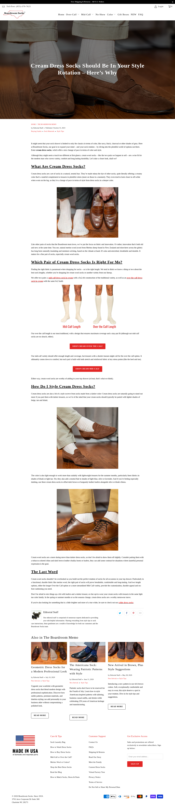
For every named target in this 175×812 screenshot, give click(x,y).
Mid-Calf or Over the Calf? (61, 757)
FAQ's (91, 747)
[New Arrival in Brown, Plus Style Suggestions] (126, 652)
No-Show (100, 14)
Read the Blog (56, 772)
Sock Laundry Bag (57, 742)
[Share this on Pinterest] (133, 613)
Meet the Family (95, 762)
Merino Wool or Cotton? (60, 762)
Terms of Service (95, 782)
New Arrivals (35, 681)
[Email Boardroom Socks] (3, 6)
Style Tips (60, 131)
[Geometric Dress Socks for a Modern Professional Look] (49, 653)
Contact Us (93, 742)
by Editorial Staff (37, 128)
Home (61, 14)
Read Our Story (95, 757)
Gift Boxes (123, 14)
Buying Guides (36, 131)
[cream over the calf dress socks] (87, 438)
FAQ (140, 14)
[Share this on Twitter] (120, 613)
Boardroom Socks (25, 796)
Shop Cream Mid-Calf (87, 369)
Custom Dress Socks (97, 767)
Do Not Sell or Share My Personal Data (104, 787)
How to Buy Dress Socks (60, 752)
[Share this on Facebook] (127, 613)
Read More (40, 715)
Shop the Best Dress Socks (61, 767)
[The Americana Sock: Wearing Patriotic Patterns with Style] (87, 652)
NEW (133, 14)
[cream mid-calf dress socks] (87, 520)
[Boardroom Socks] (14, 14)
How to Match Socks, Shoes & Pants (65, 777)
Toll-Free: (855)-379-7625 (19, 6)
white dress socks (126, 602)
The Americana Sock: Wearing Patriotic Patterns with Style (86, 669)
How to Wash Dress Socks (60, 747)
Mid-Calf (86, 14)
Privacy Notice (95, 777)
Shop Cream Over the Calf (87, 346)
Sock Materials (49, 131)
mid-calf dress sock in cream (61, 278)
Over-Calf (71, 14)
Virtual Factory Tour (97, 772)
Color (110, 14)
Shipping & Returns (97, 752)
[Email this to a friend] (140, 613)
